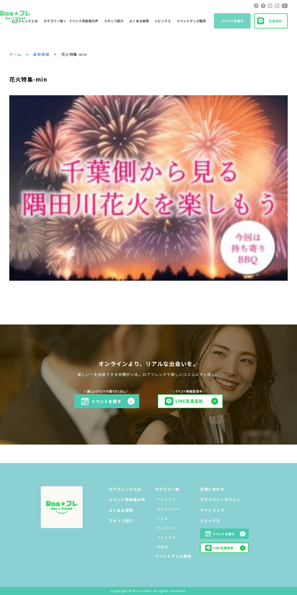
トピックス (163, 21)
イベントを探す (232, 21)
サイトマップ (212, 510)
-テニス (161, 518)
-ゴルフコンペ (167, 509)
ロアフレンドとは (125, 489)
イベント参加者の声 (83, 21)
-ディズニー (165, 527)
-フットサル (165, 537)
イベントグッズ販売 (191, 21)
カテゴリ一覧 (53, 21)
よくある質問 (139, 21)
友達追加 (275, 21)
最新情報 (41, 54)
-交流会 (161, 546)
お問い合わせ (212, 489)
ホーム (15, 54)
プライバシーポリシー (220, 499)
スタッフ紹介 (113, 21)
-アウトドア (165, 499)
